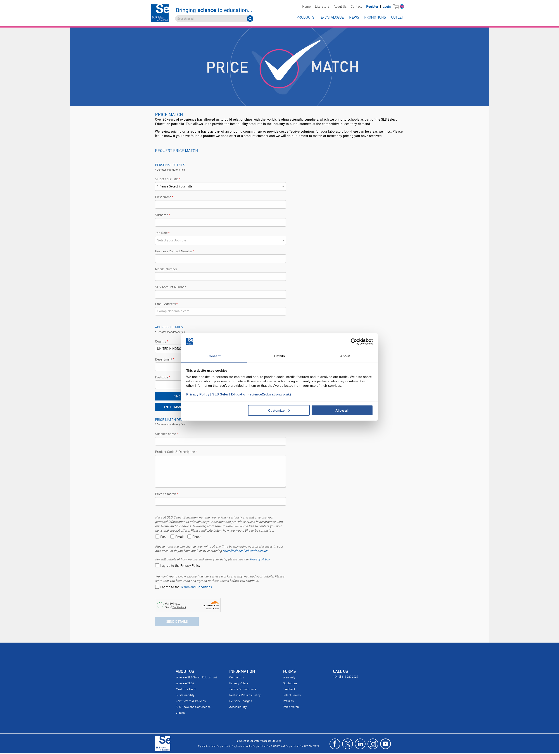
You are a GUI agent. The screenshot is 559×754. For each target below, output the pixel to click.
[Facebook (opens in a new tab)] (335, 743)
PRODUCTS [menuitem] (305, 17)
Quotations (290, 683)
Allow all (342, 410)
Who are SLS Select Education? (196, 677)
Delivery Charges (240, 701)
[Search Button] (250, 18)
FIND (177, 396)
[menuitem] (306, 6)
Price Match (291, 707)
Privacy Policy (260, 559)
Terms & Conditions (242, 689)
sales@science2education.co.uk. (245, 551)
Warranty (289, 677)
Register (372, 7)
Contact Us (236, 677)
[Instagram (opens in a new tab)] (372, 743)
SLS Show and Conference (193, 707)
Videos (180, 712)
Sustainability (185, 695)
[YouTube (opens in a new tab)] (385, 743)
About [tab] (345, 356)
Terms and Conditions (196, 587)
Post (163, 537)
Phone (196, 537)
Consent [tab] (214, 356)
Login (387, 7)
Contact (356, 7)
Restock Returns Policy (245, 695)
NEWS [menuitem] (354, 17)
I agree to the (186, 587)
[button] (397, 6)
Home (306, 7)
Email (179, 537)
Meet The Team (186, 689)
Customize (276, 410)
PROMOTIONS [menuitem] (375, 17)
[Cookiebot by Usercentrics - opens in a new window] (354, 341)
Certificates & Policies (191, 701)
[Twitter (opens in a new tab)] (347, 743)
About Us (340, 7)
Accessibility (238, 707)
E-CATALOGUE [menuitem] (332, 17)
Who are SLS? (185, 683)
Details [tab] (279, 356)
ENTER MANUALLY (177, 407)
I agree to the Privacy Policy (180, 566)
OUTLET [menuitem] (397, 17)
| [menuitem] (378, 7)
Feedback (289, 689)
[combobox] (217, 240)
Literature (322, 7)
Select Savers (292, 695)
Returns (288, 701)
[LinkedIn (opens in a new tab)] (360, 743)
